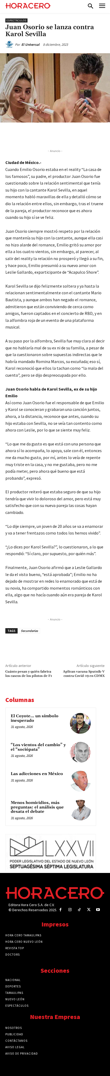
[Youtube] (98, 909)
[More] (89, 134)
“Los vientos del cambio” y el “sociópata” (38, 747)
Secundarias (29, 631)
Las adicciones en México (37, 773)
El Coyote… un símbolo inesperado (34, 718)
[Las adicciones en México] (80, 781)
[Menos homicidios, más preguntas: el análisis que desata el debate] (80, 810)
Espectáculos (16, 20)
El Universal (30, 44)
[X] (39, 134)
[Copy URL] (76, 134)
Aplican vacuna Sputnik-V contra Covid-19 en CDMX (84, 674)
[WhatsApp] (52, 134)
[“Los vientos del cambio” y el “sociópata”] (80, 752)
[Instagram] (69, 909)
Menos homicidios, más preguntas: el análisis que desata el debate (37, 807)
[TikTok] (79, 909)
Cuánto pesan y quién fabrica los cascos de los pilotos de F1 (28, 674)
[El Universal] (10, 45)
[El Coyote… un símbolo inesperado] (80, 723)
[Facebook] (27, 134)
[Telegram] (64, 134)
